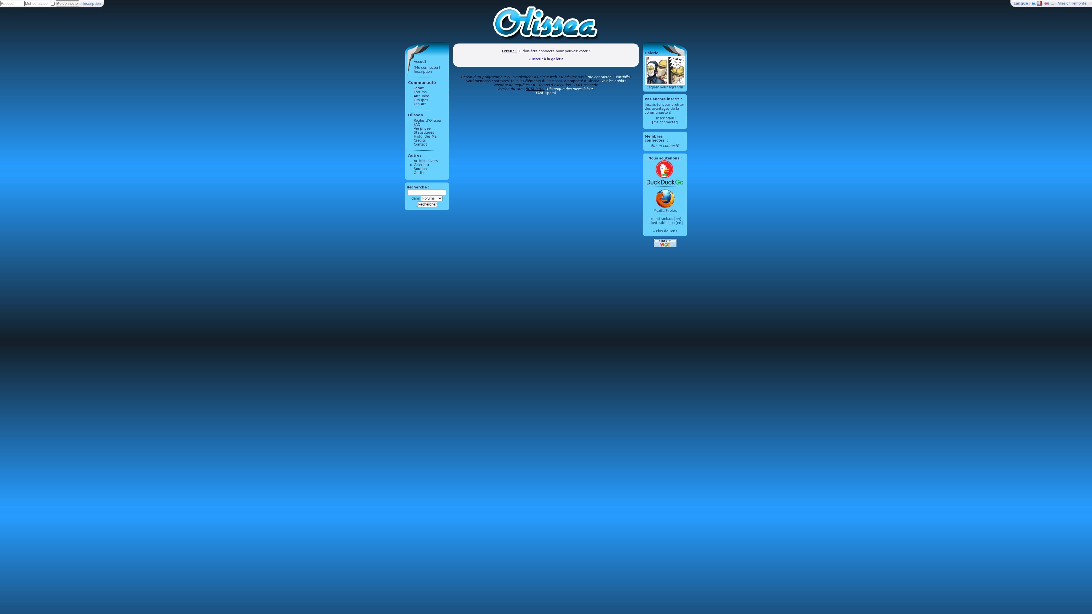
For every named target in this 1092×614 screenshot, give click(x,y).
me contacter (599, 77)
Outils (418, 173)
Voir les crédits (613, 81)
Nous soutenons (663, 158)
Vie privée (422, 128)
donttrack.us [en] (666, 219)
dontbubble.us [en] (666, 223)
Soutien (420, 169)
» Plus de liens (665, 231)
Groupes (421, 100)
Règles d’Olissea (427, 121)
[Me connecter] (427, 68)
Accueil (420, 62)
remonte (1079, 3)
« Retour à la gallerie (546, 59)
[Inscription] (665, 118)
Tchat (419, 88)
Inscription (92, 4)
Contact (420, 144)
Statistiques (424, 132)
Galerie (419, 165)
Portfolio (623, 77)
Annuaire (421, 96)
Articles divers (426, 161)
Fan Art (420, 104)
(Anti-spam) (546, 93)
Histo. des (426, 136)
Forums (420, 92)
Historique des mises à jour (570, 89)
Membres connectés (655, 138)
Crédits (420, 140)
